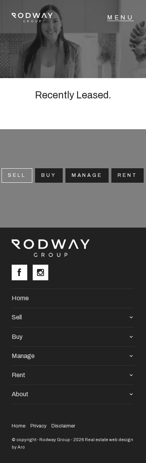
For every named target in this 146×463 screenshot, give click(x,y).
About (20, 394)
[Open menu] (120, 17)
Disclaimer (63, 426)
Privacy (38, 426)
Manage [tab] (87, 175)
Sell (17, 317)
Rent (127, 175)
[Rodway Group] (36, 17)
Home (20, 298)
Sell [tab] (17, 175)
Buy (48, 175)
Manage (23, 356)
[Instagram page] (42, 273)
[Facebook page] (22, 273)
